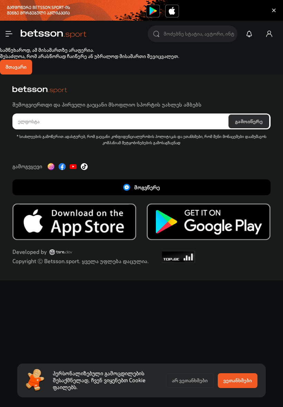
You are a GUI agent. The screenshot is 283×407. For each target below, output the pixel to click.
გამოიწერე (249, 121)
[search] (156, 34)
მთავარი (16, 67)
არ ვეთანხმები (190, 380)
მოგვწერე (147, 187)
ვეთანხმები (237, 380)
